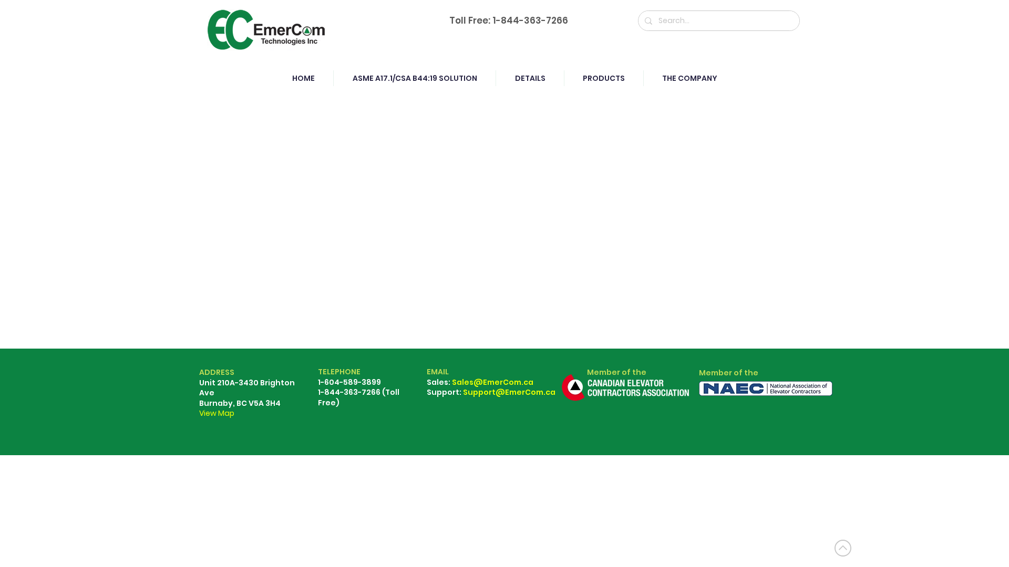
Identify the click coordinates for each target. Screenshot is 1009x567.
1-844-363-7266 (530, 20)
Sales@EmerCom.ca (492, 382)
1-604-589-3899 (349, 382)
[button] (603, 78)
